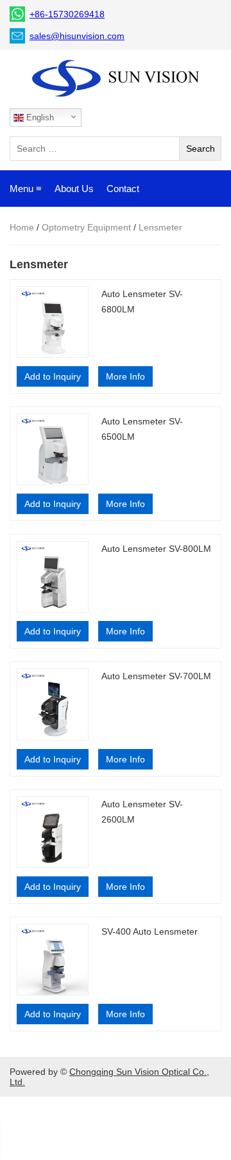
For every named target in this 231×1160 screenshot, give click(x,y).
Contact (123, 188)
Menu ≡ (26, 188)
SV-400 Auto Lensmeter (149, 931)
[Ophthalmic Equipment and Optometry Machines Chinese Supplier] (115, 79)
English (39, 117)
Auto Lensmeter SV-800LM (156, 549)
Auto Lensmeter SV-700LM (156, 676)
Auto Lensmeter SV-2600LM (142, 812)
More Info (125, 376)
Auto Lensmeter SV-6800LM (142, 301)
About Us (74, 188)
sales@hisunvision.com (77, 36)
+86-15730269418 (67, 14)
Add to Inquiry (52, 376)
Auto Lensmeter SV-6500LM (142, 429)
